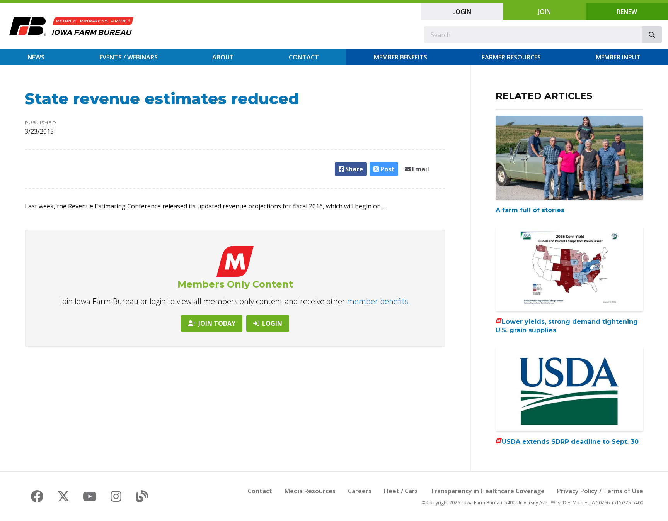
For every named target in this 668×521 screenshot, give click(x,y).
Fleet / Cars (401, 491)
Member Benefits (400, 57)
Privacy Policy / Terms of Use (600, 491)
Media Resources (310, 491)
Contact (304, 57)
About (223, 57)
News (35, 57)
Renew (627, 11)
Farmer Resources (511, 57)
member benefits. (378, 301)
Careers (359, 491)
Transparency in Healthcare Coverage (487, 491)
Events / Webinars (128, 57)
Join (544, 11)
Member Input (618, 57)
